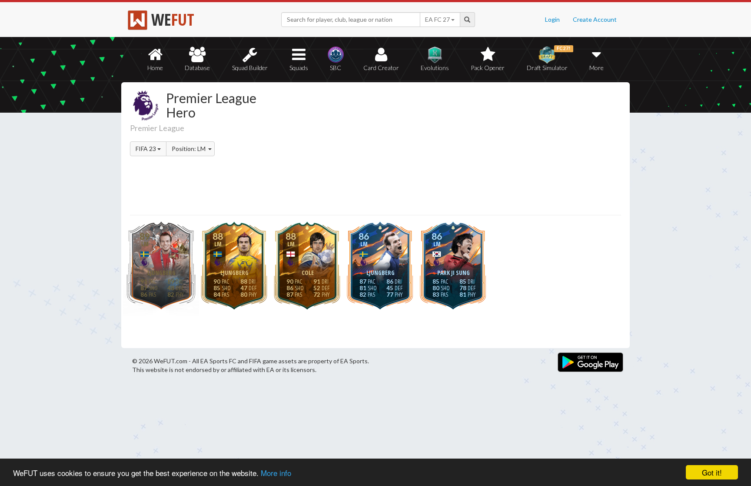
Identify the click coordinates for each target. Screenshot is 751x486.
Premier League (157, 128)
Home (155, 67)
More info (276, 472)
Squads (298, 67)
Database (197, 67)
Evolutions (435, 67)
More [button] (596, 67)
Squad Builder (250, 67)
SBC (335, 67)
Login (552, 19)
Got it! (712, 472)
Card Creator (381, 67)
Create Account (595, 19)
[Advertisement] (459, 150)
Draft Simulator (549, 58)
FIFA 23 (146, 148)
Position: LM (189, 148)
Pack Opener (488, 67)
